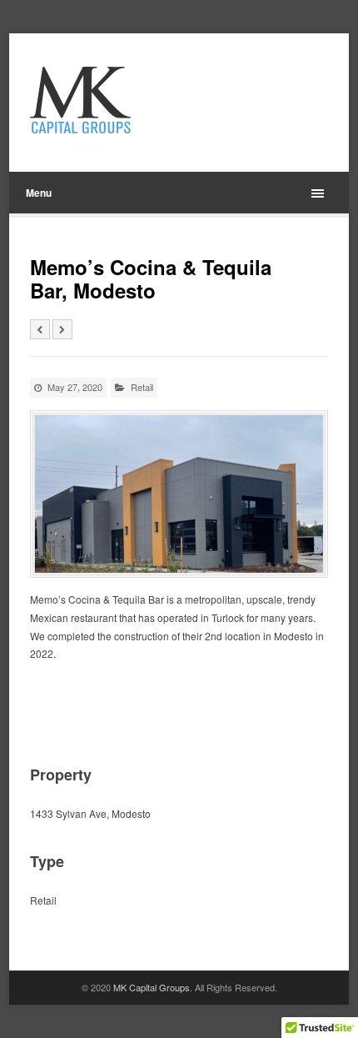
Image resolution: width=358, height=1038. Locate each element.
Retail (142, 387)
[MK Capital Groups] (118, 100)
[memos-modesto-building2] (179, 494)
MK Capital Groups (151, 987)
